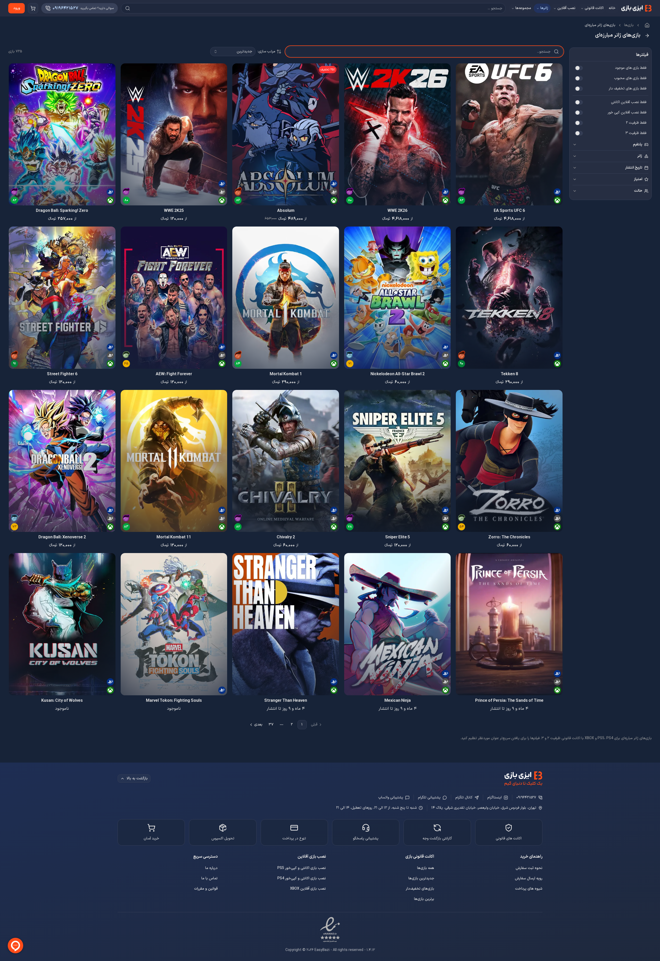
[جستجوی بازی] (313, 8)
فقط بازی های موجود (630, 68)
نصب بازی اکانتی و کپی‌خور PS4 (301, 878)
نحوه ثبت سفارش (529, 868)
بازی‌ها (629, 25)
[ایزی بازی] (636, 8)
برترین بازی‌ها (424, 899)
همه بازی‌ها (425, 868)
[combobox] (232, 51)
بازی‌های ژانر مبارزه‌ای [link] (600, 25)
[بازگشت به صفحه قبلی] (647, 35)
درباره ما (211, 868)
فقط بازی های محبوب (630, 78)
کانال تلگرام (464, 797)
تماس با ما (209, 878)
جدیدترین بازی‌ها (421, 878)
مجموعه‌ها (523, 8)
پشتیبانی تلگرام (429, 797)
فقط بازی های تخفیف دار (627, 88)
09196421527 (526, 797)
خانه (612, 8)
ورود (16, 8)
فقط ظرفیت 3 (635, 133)
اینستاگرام (494, 797)
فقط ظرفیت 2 (636, 123)
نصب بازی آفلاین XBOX (308, 888)
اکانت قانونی (594, 8)
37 (271, 724)
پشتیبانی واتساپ (390, 797)
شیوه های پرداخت (528, 888)
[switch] (579, 68)
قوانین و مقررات (206, 888)
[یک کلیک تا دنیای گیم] (523, 778)
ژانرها (544, 8)
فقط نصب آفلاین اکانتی (628, 102)
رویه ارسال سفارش (528, 878)
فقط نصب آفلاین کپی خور (627, 112)
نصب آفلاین (566, 8)
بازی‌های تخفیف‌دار (420, 888)
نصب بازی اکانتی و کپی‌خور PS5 (301, 868)
